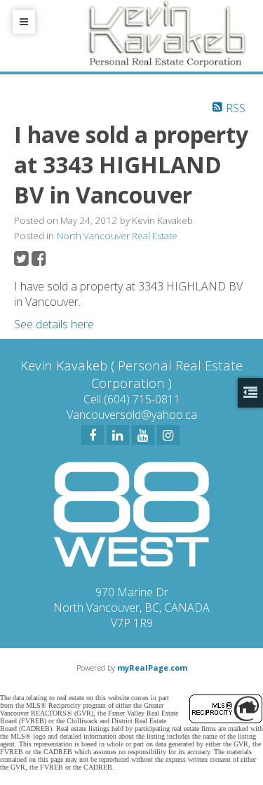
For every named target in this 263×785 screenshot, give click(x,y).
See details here (54, 324)
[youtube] (143, 435)
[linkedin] (118, 435)
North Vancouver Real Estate (117, 235)
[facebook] (92, 435)
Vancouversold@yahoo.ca (132, 414)
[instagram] (168, 435)
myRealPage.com (152, 667)
